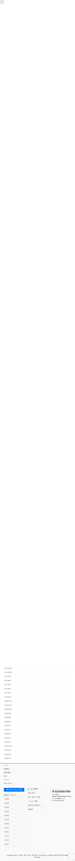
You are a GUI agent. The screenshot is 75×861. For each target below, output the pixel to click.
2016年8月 (7, 717)
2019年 (6, 828)
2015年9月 (7, 750)
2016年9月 (7, 713)
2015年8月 (7, 754)
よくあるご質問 (33, 801)
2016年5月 (7, 725)
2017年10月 (8, 672)
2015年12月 (8, 746)
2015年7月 (7, 758)
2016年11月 (8, 705)
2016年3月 (7, 734)
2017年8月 (7, 680)
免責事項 (30, 809)
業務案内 (6, 769)
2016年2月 (7, 738)
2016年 (6, 840)
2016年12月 (8, 701)
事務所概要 (7, 772)
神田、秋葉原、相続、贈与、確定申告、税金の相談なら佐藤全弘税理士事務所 (38, 855)
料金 (5, 776)
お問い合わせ (8, 783)
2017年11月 (8, 668)
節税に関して (32, 793)
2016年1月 (7, 742)
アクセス (6, 779)
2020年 (6, 823)
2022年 (6, 815)
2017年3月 (7, 693)
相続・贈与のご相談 (34, 797)
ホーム (6, 765)
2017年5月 (7, 684)
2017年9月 (7, 676)
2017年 (6, 836)
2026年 (6, 799)
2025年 (6, 803)
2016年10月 (8, 709)
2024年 (6, 807)
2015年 (6, 844)
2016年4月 (7, 730)
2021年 (6, 819)
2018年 (6, 832)
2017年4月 (7, 689)
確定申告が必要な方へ (35, 805)
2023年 (6, 811)
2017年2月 (7, 697)
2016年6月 (7, 721)
